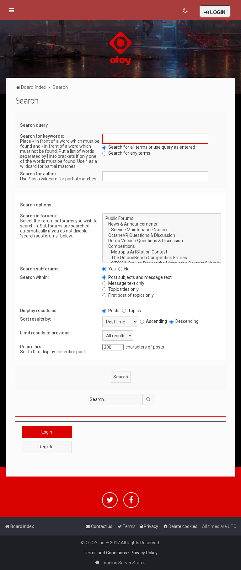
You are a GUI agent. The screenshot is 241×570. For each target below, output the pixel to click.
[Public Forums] (161, 218)
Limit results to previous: (45, 332)
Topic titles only (123, 289)
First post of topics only (130, 295)
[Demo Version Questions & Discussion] (161, 241)
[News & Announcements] (161, 224)
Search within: (34, 277)
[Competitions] (161, 246)
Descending (186, 321)
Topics (134, 310)
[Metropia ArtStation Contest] (161, 252)
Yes (111, 268)
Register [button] (47, 446)
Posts (113, 310)
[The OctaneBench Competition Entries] (161, 258)
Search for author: (39, 173)
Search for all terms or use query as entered (151, 147)
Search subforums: (40, 268)
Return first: (32, 346)
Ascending (156, 321)
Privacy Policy (144, 552)
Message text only (125, 283)
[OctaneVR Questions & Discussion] (161, 235)
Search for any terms (128, 153)
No (126, 268)
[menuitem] (185, 10)
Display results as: (39, 310)
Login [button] (46, 431)
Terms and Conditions (105, 552)
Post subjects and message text (139, 277)
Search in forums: (38, 215)
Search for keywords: (42, 136)
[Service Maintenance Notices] (161, 230)
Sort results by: (35, 319)
